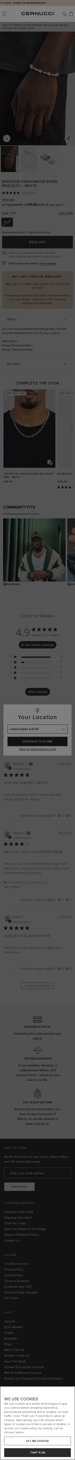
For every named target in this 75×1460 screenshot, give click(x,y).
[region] (37, 1423)
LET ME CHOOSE (37, 1441)
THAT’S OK (37, 1452)
